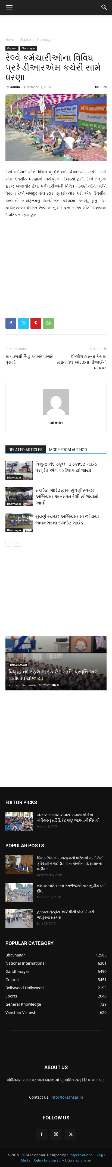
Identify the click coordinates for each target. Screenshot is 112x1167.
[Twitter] (23, 323)
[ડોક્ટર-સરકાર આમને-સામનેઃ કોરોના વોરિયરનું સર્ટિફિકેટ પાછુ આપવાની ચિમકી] (19, 821)
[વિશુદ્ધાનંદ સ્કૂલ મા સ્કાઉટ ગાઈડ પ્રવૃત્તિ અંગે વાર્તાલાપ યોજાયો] (19, 470)
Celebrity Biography (49, 1160)
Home (10, 39)
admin (15, 87)
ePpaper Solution (79, 1155)
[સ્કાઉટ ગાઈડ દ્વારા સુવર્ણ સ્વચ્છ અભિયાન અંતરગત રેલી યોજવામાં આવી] (19, 496)
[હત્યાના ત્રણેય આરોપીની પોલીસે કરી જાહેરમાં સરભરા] (19, 918)
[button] (9, 7)
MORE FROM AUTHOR (68, 450)
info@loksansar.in (67, 1097)
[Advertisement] (56, 24)
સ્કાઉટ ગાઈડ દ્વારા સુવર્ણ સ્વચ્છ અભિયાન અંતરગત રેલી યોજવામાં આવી (66, 497)
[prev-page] (8, 543)
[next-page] (17, 543)
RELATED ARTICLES (26, 450)
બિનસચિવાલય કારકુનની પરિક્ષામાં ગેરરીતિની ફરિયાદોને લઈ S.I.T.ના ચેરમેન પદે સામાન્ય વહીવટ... (70, 863)
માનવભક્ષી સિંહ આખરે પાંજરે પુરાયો (29, 359)
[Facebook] (10, 323)
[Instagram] (56, 1134)
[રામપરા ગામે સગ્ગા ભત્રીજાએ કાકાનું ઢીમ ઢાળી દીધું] (19, 892)
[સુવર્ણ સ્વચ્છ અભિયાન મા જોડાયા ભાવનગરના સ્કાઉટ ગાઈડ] (19, 523)
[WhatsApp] (48, 323)
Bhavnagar (44, 39)
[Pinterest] (35, 323)
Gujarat (25, 39)
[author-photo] (56, 415)
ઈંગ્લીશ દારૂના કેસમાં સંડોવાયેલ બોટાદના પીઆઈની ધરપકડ (82, 362)
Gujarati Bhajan (79, 1160)
